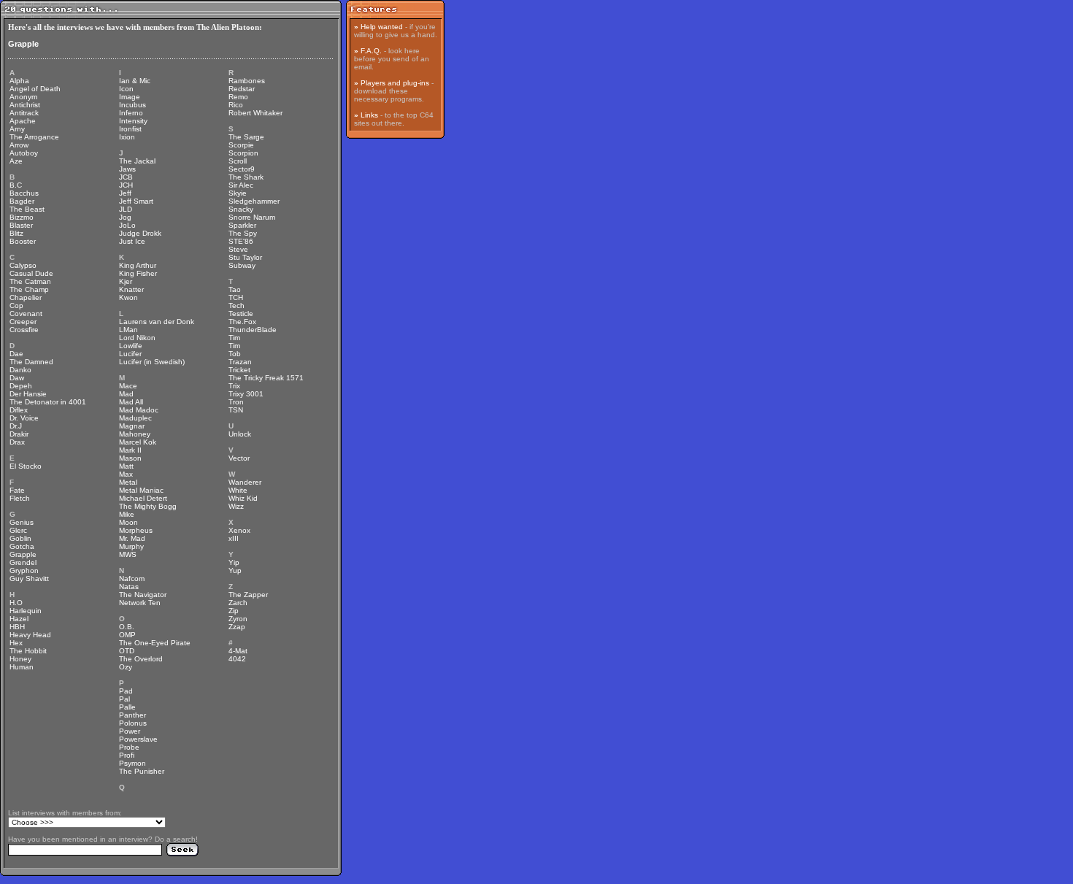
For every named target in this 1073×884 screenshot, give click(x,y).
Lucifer (130, 354)
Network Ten (140, 603)
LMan (128, 330)
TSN (235, 410)
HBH (17, 627)
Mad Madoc (138, 410)
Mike (126, 514)
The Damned (31, 362)
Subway (241, 265)
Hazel (18, 619)
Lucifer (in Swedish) (152, 362)
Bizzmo (21, 217)
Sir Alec (240, 185)
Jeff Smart (136, 201)
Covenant (25, 314)
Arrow (18, 145)
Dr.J (15, 426)
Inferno (131, 113)
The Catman (30, 281)
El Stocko (25, 466)
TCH (235, 297)
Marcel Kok (137, 442)
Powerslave (138, 739)
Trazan (240, 362)
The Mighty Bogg (148, 506)
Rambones (246, 81)
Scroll (237, 161)
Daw (16, 378)
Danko (20, 370)
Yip (233, 562)
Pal (124, 699)
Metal (128, 482)
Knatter (131, 289)
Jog (125, 217)
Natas (129, 587)
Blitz (16, 233)
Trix (234, 386)
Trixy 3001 (246, 394)
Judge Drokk (140, 233)
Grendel (22, 562)
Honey (20, 659)
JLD (125, 209)
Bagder (21, 201)
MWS (127, 554)
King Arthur (137, 265)
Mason (130, 458)
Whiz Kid (243, 498)
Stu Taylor (245, 257)
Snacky (240, 209)
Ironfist (130, 129)
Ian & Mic (134, 81)
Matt (126, 466)
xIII (233, 538)
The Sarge (246, 137)
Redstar (241, 89)
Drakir (18, 434)
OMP (127, 635)
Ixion (127, 137)
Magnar (132, 426)
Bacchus (24, 193)
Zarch (237, 603)
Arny (17, 129)
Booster (22, 241)
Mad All (131, 402)
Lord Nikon (137, 338)
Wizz (236, 506)
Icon (126, 89)
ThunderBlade (252, 330)
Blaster (21, 225)
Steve (238, 249)
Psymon (132, 763)
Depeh (20, 386)
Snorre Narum (251, 217)
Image (129, 97)
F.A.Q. (371, 51)
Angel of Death (35, 89)
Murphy (131, 546)
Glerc (18, 530)
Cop (16, 305)
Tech (236, 305)
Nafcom (132, 578)
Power (129, 731)
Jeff (125, 193)
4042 (237, 659)
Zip (233, 611)
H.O (16, 603)
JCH (126, 185)
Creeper (22, 322)
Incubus (132, 105)
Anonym (23, 97)
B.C (15, 185)
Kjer (125, 281)
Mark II (130, 450)
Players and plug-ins (395, 83)
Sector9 (241, 169)
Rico (235, 105)
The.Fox (242, 322)
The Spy (242, 233)
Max (126, 474)
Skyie (237, 193)
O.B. (126, 627)
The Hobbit (28, 651)
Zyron (237, 619)
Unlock (239, 434)
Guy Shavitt (29, 578)
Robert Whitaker (255, 113)
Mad (126, 394)
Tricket (239, 370)
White (237, 490)
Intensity (133, 121)
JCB (126, 177)
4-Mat (237, 651)
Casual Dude (31, 273)
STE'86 (240, 241)
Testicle (240, 314)
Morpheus (136, 530)
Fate (17, 490)
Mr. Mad (132, 538)
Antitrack (24, 113)
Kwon (128, 297)
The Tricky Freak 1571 (266, 378)
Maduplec (135, 418)
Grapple (23, 43)
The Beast (27, 209)
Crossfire (24, 330)
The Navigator (142, 595)
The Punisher (141, 771)
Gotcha (21, 546)
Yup (235, 570)
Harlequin (25, 611)
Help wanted (382, 27)
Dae (16, 354)
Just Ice (132, 241)
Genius (21, 522)
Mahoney (134, 434)
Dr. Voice (24, 418)
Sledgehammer (254, 201)
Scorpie (241, 145)
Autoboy (23, 153)
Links (369, 115)
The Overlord (141, 659)
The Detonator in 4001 (47, 402)
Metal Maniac (141, 490)
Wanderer (244, 482)
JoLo (127, 225)
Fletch (19, 498)
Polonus (133, 723)
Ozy (125, 667)
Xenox (239, 530)
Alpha (19, 81)
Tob (234, 354)
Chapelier (25, 297)
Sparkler (242, 225)
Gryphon (24, 570)
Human (21, 667)
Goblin (20, 538)
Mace (128, 386)
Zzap (236, 627)
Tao (234, 289)
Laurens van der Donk (156, 322)
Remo (238, 97)
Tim (234, 338)
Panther (132, 715)
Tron (236, 402)
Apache (22, 121)
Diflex (18, 410)
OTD (126, 651)
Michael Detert (143, 498)
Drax (17, 442)
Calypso (22, 265)
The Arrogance (34, 137)
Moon (128, 522)
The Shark (246, 177)
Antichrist (24, 105)
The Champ (29, 289)
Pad (126, 691)
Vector (239, 458)
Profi (126, 755)
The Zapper (248, 595)
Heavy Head (30, 635)
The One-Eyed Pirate (155, 643)
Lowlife (130, 346)
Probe (129, 747)
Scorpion (243, 153)
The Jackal (137, 161)
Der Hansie (28, 394)
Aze (16, 161)
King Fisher (138, 273)
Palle (127, 707)
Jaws (127, 169)
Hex (16, 643)
